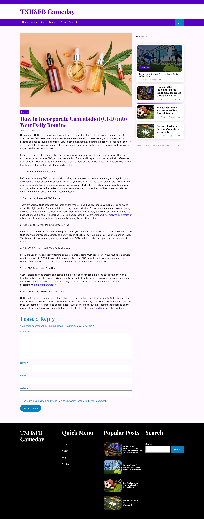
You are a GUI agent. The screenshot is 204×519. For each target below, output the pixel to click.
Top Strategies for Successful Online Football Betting (167, 110)
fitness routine (149, 146)
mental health (167, 146)
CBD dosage (26, 181)
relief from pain (76, 211)
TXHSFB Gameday (47, 11)
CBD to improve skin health (114, 214)
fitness (139, 146)
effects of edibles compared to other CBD (92, 308)
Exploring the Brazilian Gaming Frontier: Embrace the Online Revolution (169, 91)
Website (24, 388)
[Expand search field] (179, 22)
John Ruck (24, 131)
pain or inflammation (45, 284)
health (24, 112)
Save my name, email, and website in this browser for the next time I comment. (65, 401)
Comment (26, 331)
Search (149, 444)
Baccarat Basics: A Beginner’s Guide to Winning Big (168, 129)
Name (24, 363)
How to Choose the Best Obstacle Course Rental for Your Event (158, 75)
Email (24, 375)
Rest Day (176, 146)
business (144, 68)
